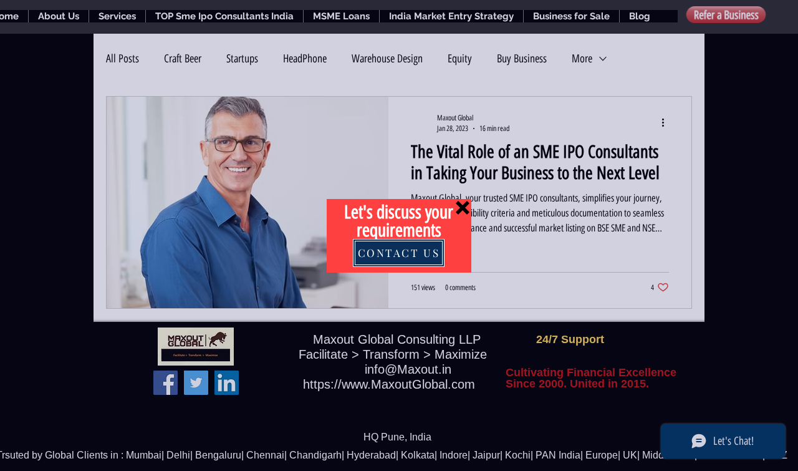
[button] (462, 208)
